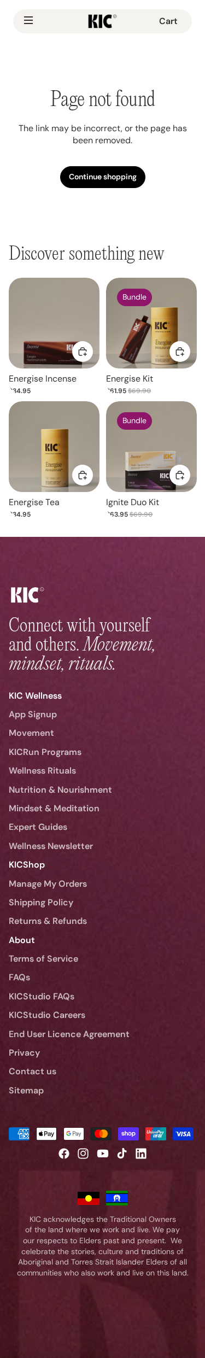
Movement (31, 733)
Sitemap (26, 1090)
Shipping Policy (41, 902)
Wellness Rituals (42, 770)
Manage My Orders (48, 883)
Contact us (32, 1071)
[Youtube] (102, 1153)
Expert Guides (38, 827)
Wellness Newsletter (51, 846)
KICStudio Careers (47, 1015)
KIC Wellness (35, 695)
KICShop (27, 864)
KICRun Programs (45, 752)
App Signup (33, 714)
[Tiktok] (121, 1153)
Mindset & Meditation (54, 808)
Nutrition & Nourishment (60, 789)
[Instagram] (83, 1153)
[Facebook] (64, 1153)
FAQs (19, 977)
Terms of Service (43, 958)
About (22, 940)
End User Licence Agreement (69, 1034)
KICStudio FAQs (41, 996)
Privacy (24, 1052)
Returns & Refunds (48, 921)
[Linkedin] (141, 1153)
